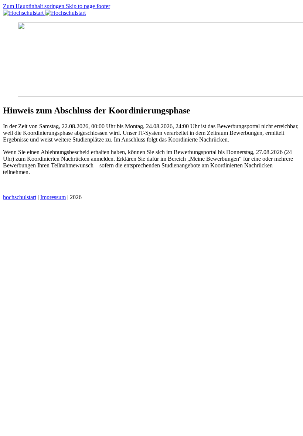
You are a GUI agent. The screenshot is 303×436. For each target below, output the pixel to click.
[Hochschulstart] (44, 13)
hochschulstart (19, 197)
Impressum (53, 197)
